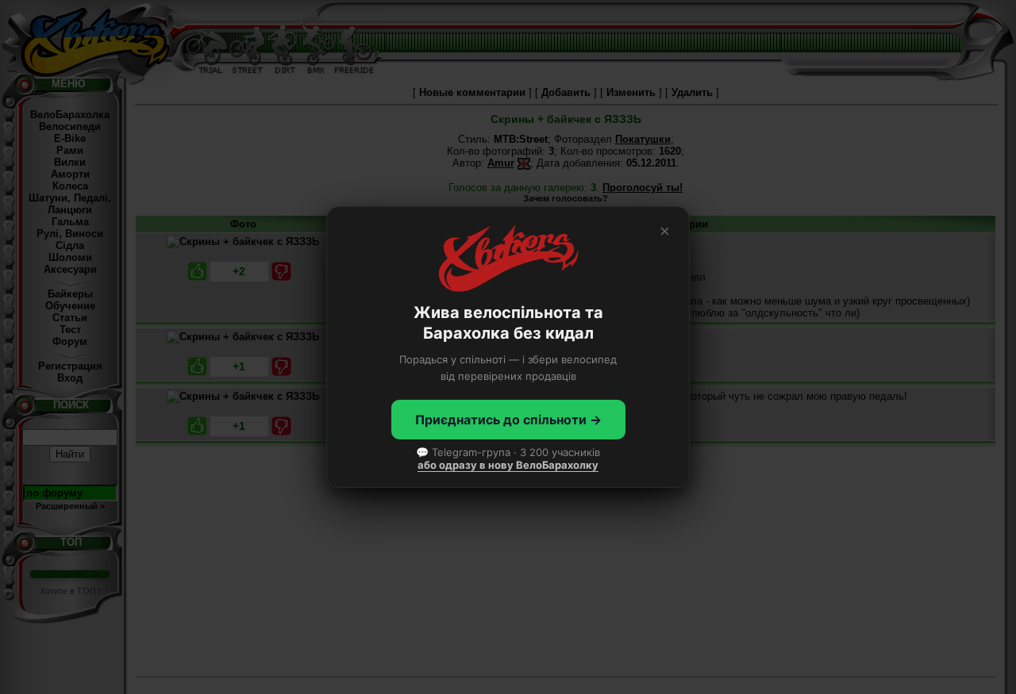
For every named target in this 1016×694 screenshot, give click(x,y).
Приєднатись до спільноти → (508, 420)
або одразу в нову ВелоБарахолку (508, 464)
